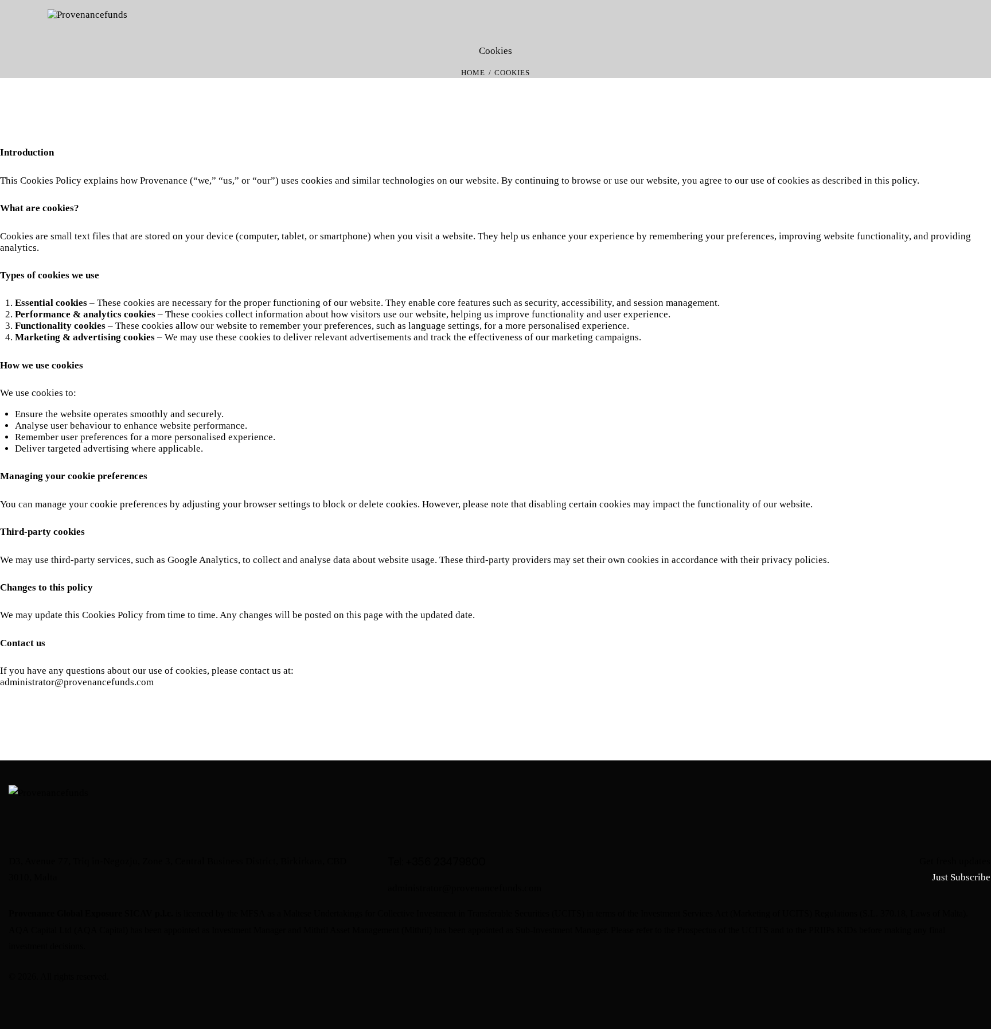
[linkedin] (969, 977)
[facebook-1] (909, 977)
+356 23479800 (446, 862)
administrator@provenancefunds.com (77, 682)
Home (473, 72)
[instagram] (939, 977)
